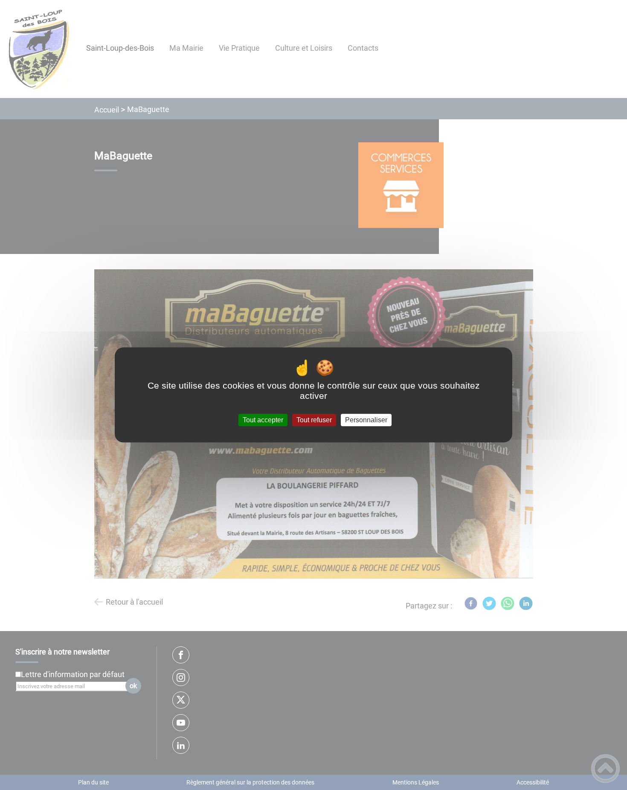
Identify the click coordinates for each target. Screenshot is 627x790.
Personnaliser (366, 420)
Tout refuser (314, 420)
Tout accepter (263, 420)
